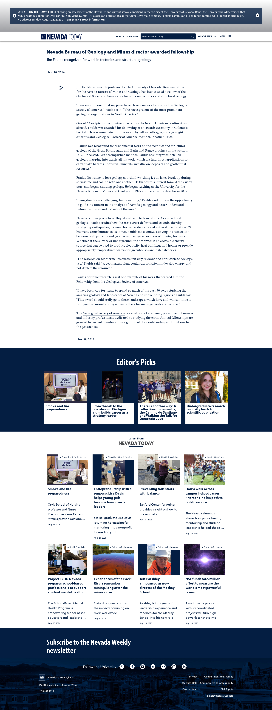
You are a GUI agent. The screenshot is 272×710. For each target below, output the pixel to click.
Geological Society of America (104, 313)
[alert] (136, 16)
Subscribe (132, 36)
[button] (207, 36)
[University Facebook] (132, 666)
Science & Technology (122, 547)
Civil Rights (227, 689)
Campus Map (189, 689)
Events (120, 36)
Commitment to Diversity (218, 676)
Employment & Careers (220, 696)
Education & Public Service (74, 457)
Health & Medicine (169, 457)
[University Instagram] (173, 666)
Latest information (92, 19)
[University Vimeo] (153, 666)
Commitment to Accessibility (216, 683)
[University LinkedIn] (184, 666)
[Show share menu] (61, 88)
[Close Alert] (257, 15)
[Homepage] (61, 37)
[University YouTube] (142, 666)
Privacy (193, 676)
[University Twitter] (121, 666)
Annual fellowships (174, 317)
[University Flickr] (163, 666)
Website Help (189, 683)
